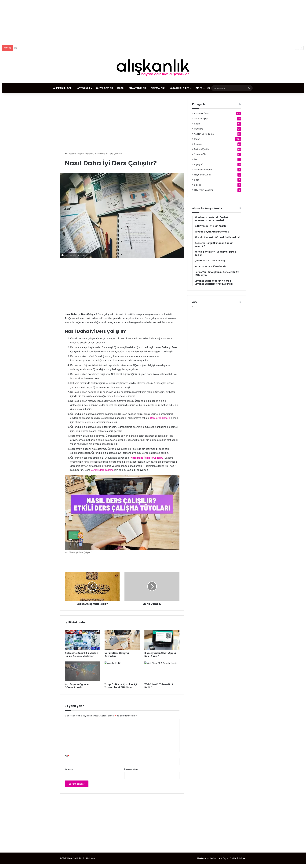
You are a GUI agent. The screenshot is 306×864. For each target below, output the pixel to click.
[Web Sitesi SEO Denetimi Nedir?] (161, 671)
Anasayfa (71, 153)
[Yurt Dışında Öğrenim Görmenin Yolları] (82, 671)
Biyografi (198, 164)
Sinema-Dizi (158, 88)
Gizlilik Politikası (237, 858)
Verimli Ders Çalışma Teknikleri (117, 654)
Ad (67, 756)
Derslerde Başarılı (160, 417)
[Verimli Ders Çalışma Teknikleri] (122, 640)
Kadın (120, 88)
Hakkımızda (202, 858)
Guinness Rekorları (203, 169)
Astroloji (83, 88)
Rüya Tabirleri (137, 88)
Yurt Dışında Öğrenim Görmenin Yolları (77, 686)
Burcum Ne (19, 48)
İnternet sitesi (131, 769)
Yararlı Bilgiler (179, 88)
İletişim (213, 858)
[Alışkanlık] (153, 67)
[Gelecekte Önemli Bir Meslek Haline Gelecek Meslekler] (82, 640)
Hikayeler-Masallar (203, 190)
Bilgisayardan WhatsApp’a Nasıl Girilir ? (160, 654)
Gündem (198, 128)
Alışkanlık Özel (63, 88)
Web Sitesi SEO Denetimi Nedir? (158, 686)
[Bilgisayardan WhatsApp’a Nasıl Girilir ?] (161, 640)
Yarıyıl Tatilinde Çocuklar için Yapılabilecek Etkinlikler (121, 686)
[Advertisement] (153, 22)
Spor (196, 179)
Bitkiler (197, 185)
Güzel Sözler (104, 88)
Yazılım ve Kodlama (204, 134)
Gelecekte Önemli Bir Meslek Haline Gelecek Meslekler (81, 654)
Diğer (199, 88)
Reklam (198, 144)
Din (195, 159)
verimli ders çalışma (102, 469)
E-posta (69, 769)
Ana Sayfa (223, 858)
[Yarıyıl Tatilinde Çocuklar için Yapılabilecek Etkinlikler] (122, 671)
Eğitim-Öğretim (85, 153)
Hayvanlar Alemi (202, 174)
